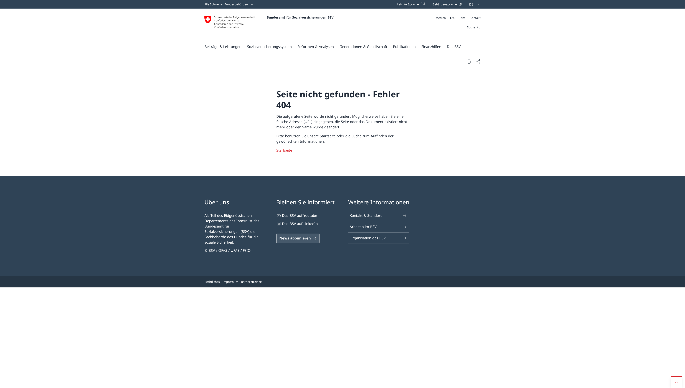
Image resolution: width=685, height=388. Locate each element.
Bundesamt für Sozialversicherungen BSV (300, 17)
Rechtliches (212, 282)
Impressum (230, 282)
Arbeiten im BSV (363, 226)
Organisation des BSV (368, 238)
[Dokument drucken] (468, 61)
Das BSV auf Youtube (299, 215)
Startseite (284, 150)
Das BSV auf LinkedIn (300, 223)
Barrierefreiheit (251, 282)
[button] (223, 46)
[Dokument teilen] (478, 61)
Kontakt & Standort (366, 215)
